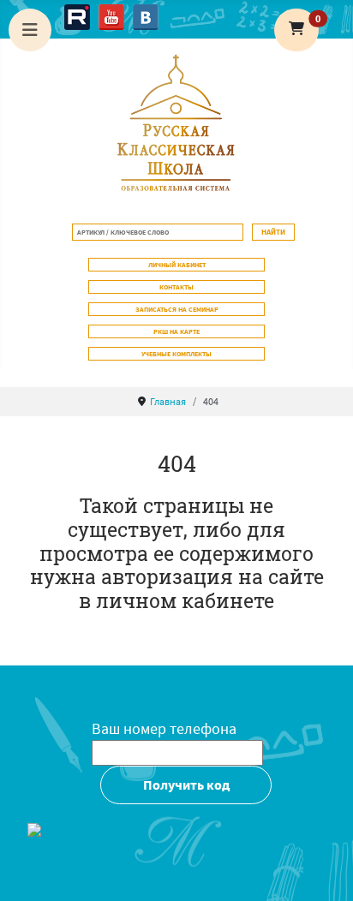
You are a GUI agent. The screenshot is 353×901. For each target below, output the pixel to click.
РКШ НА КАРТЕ (176, 331)
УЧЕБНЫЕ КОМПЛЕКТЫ (176, 353)
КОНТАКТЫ (176, 287)
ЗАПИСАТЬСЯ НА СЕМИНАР (176, 309)
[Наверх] (323, 869)
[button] (296, 30)
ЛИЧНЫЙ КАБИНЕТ (177, 264)
